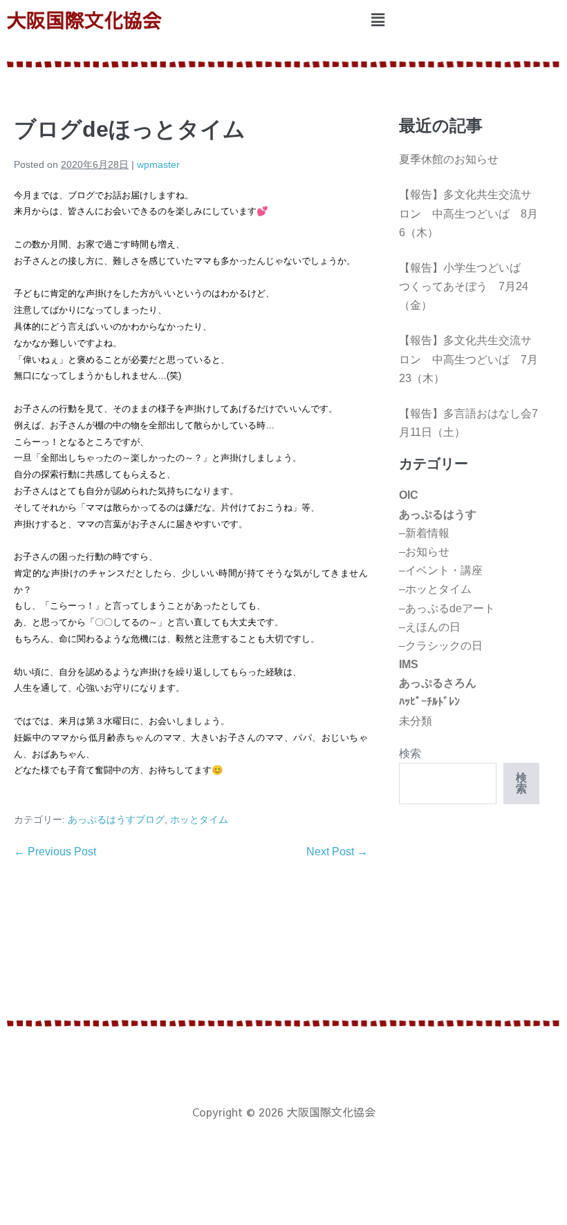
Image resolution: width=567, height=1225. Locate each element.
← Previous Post (55, 851)
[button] (377, 20)
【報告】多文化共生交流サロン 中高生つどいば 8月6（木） (468, 213)
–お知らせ (424, 552)
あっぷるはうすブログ (116, 819)
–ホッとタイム (435, 589)
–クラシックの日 (441, 646)
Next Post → (337, 851)
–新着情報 (424, 533)
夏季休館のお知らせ (449, 159)
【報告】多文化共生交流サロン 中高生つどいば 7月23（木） (468, 358)
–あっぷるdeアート (447, 608)
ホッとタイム (199, 819)
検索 (410, 753)
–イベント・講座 (441, 570)
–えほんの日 (430, 627)
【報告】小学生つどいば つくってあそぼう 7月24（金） (465, 286)
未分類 (415, 721)
